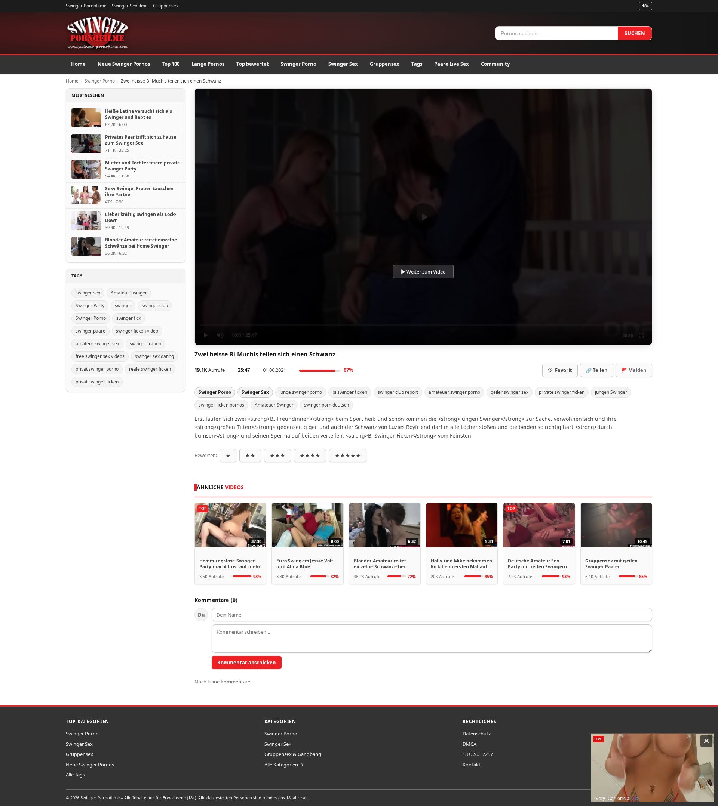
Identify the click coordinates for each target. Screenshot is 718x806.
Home (78, 64)
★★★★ (310, 455)
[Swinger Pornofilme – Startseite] (97, 33)
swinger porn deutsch (326, 405)
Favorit (560, 370)
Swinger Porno (298, 64)
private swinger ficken (561, 392)
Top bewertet (252, 64)
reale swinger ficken (150, 369)
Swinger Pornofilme (86, 6)
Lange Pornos (207, 64)
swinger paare (90, 331)
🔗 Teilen (597, 370)
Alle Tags (75, 774)
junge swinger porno (300, 392)
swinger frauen (145, 343)
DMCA (469, 744)
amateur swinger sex (97, 343)
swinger (123, 305)
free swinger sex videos (100, 356)
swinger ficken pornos (221, 405)
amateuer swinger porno (454, 392)
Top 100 (171, 64)
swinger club (155, 305)
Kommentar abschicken (246, 662)
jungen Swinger (611, 392)
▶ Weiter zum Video (423, 271)
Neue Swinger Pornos (124, 64)
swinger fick (128, 318)
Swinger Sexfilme (130, 6)
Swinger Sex (343, 64)
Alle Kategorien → (284, 764)
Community (495, 64)
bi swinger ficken (349, 392)
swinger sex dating (154, 356)
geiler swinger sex (509, 392)
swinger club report (398, 392)
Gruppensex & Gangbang (292, 754)
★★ (250, 455)
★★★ (277, 455)
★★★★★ (348, 455)
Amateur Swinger (129, 293)
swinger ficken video (137, 331)
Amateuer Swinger (274, 405)
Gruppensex (165, 6)
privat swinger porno (97, 369)
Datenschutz (477, 733)
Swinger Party (90, 305)
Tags (416, 64)
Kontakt (472, 764)
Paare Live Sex (451, 64)
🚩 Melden (634, 370)
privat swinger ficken (97, 382)
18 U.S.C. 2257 (478, 754)
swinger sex (88, 293)
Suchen (635, 33)
